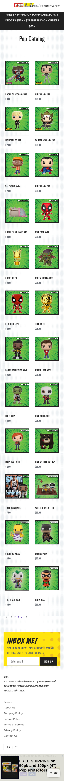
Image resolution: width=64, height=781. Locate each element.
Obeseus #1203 (12, 554)
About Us (9, 707)
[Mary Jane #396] (17, 440)
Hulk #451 (10, 416)
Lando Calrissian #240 (16, 370)
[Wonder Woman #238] (47, 119)
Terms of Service (14, 724)
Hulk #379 (39, 324)
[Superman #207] (47, 165)
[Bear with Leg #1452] (47, 440)
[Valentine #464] (17, 165)
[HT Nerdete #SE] (17, 119)
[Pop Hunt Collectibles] (24, 5)
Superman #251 (42, 94)
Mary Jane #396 (12, 462)
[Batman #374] (47, 532)
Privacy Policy (12, 730)
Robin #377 (40, 600)
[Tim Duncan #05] (17, 486)
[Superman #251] (47, 73)
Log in (34, 5)
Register (45, 5)
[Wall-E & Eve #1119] (47, 486)
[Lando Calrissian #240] (17, 349)
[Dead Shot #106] (47, 395)
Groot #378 (11, 278)
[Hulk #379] (47, 303)
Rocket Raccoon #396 (16, 94)
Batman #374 (41, 554)
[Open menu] (7, 6)
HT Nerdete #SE (13, 140)
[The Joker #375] (17, 578)
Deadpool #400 (42, 232)
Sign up (48, 661)
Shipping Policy (13, 713)
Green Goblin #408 (44, 278)
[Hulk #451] (17, 395)
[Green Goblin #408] (47, 257)
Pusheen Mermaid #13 (16, 232)
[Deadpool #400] (47, 211)
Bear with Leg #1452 (45, 462)
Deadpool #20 (12, 324)
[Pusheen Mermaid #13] (17, 211)
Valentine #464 (12, 186)
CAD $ (10, 747)
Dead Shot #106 (42, 416)
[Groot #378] (17, 257)
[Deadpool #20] (17, 303)
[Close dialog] (62, 756)
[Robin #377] (47, 578)
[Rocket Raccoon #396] (17, 73)
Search (8, 702)
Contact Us (10, 736)
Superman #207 (42, 186)
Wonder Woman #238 (45, 140)
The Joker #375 (12, 600)
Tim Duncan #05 (12, 508)
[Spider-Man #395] (47, 349)
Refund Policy (12, 719)
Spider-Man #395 (43, 370)
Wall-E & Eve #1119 (44, 508)
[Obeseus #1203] (17, 532)
